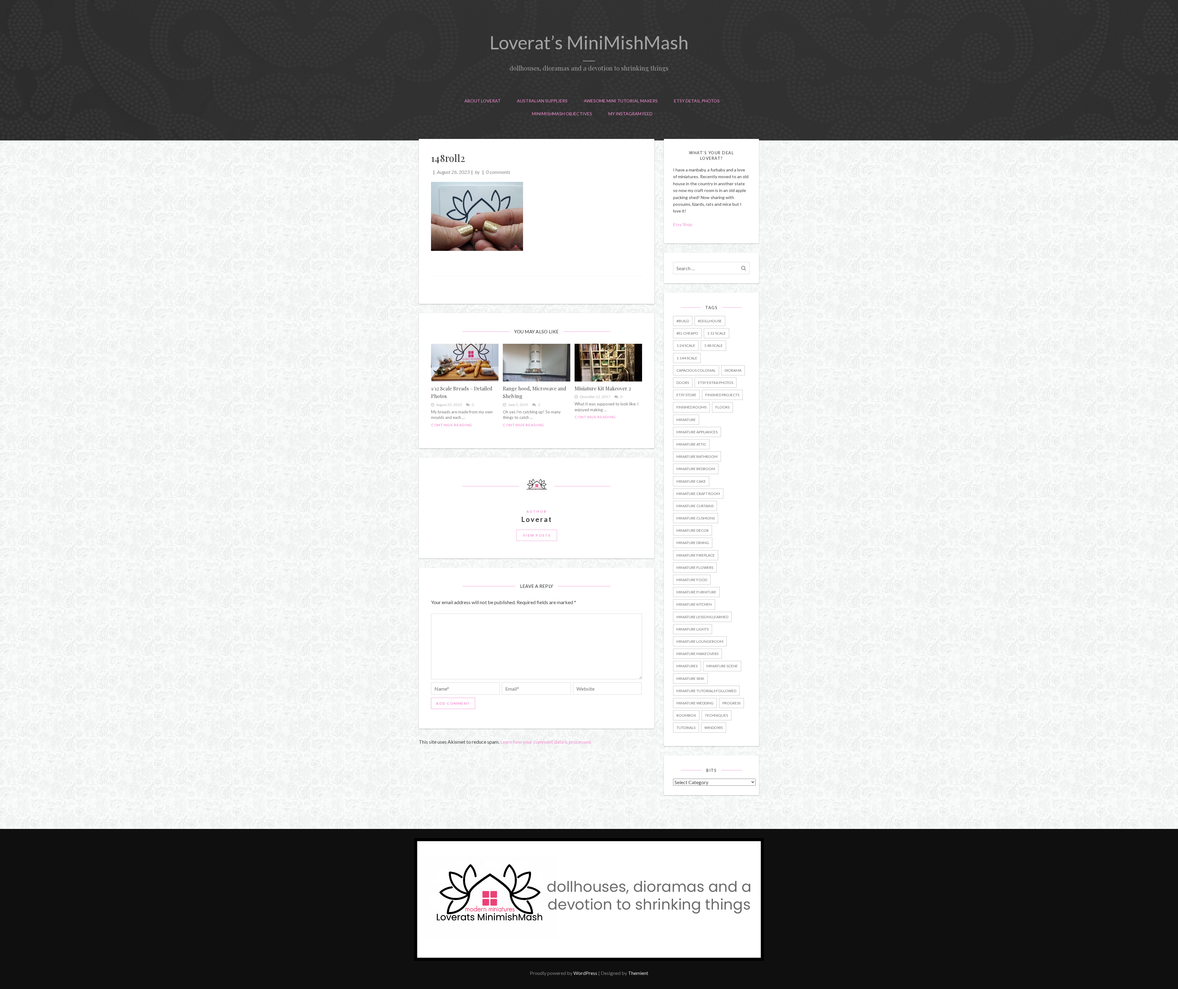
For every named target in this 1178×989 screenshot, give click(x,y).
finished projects (722, 395)
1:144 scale (686, 358)
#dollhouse (710, 321)
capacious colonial (696, 370)
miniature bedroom (695, 468)
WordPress (585, 973)
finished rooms (691, 407)
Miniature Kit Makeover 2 (603, 388)
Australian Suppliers (542, 100)
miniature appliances (697, 432)
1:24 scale (685, 345)
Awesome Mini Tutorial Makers (621, 100)
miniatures (687, 666)
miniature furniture (696, 592)
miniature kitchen (694, 604)
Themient (638, 973)
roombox (686, 715)
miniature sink (690, 678)
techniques (716, 715)
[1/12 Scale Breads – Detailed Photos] (465, 362)
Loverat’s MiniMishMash (589, 42)
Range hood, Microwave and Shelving (534, 392)
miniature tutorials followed (706, 690)
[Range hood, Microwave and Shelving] (536, 362)
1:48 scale (713, 345)
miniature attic (691, 444)
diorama (733, 370)
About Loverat (482, 100)
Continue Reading (451, 425)
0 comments (498, 172)
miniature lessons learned (702, 617)
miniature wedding (695, 703)
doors (682, 382)
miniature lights (692, 629)
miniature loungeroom (699, 641)
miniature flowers (694, 567)
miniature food (691, 579)
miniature (686, 419)
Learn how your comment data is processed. (545, 742)
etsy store (686, 395)
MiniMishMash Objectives (562, 113)
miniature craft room (698, 493)
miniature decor (692, 530)
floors (722, 407)
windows (713, 727)
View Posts (537, 535)
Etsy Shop (683, 224)
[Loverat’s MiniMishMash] (589, 959)
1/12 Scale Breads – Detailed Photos (461, 392)
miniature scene (722, 666)
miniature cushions (695, 518)
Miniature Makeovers (697, 653)
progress (731, 703)
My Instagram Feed (630, 113)
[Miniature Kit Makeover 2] (608, 362)
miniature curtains (695, 506)
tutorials (685, 727)
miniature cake (691, 481)
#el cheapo (687, 333)
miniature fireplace (695, 555)
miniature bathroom (697, 456)
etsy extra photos (715, 382)
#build (682, 321)
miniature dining (692, 542)
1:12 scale (716, 333)
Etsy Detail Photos (697, 100)
